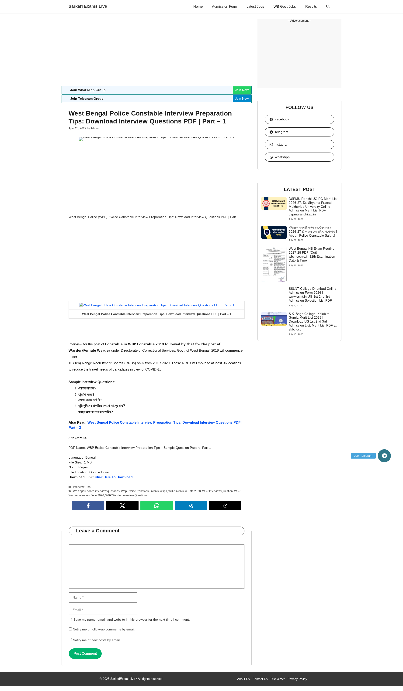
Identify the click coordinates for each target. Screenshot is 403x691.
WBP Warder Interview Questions (126, 495)
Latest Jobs (255, 6)
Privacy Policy (297, 679)
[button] (328, 6)
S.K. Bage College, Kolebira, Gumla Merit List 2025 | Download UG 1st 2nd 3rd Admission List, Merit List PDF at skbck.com (313, 321)
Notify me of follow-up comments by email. (104, 629)
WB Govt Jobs (285, 6)
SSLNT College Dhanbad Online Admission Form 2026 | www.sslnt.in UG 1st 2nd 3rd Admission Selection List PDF (312, 294)
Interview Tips (81, 487)
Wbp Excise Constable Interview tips (144, 491)
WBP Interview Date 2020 (184, 491)
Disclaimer (278, 679)
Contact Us (260, 679)
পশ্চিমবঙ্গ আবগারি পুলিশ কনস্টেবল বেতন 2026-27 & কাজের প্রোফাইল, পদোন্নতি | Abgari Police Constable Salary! (313, 231)
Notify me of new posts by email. (97, 640)
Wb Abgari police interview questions (96, 491)
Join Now (242, 90)
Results (311, 6)
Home (198, 6)
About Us (243, 679)
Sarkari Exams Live (88, 6)
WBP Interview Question (217, 491)
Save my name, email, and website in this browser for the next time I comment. (131, 619)
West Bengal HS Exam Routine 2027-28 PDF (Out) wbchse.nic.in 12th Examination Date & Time (312, 254)
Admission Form (224, 6)
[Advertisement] (157, 51)
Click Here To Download (114, 477)
